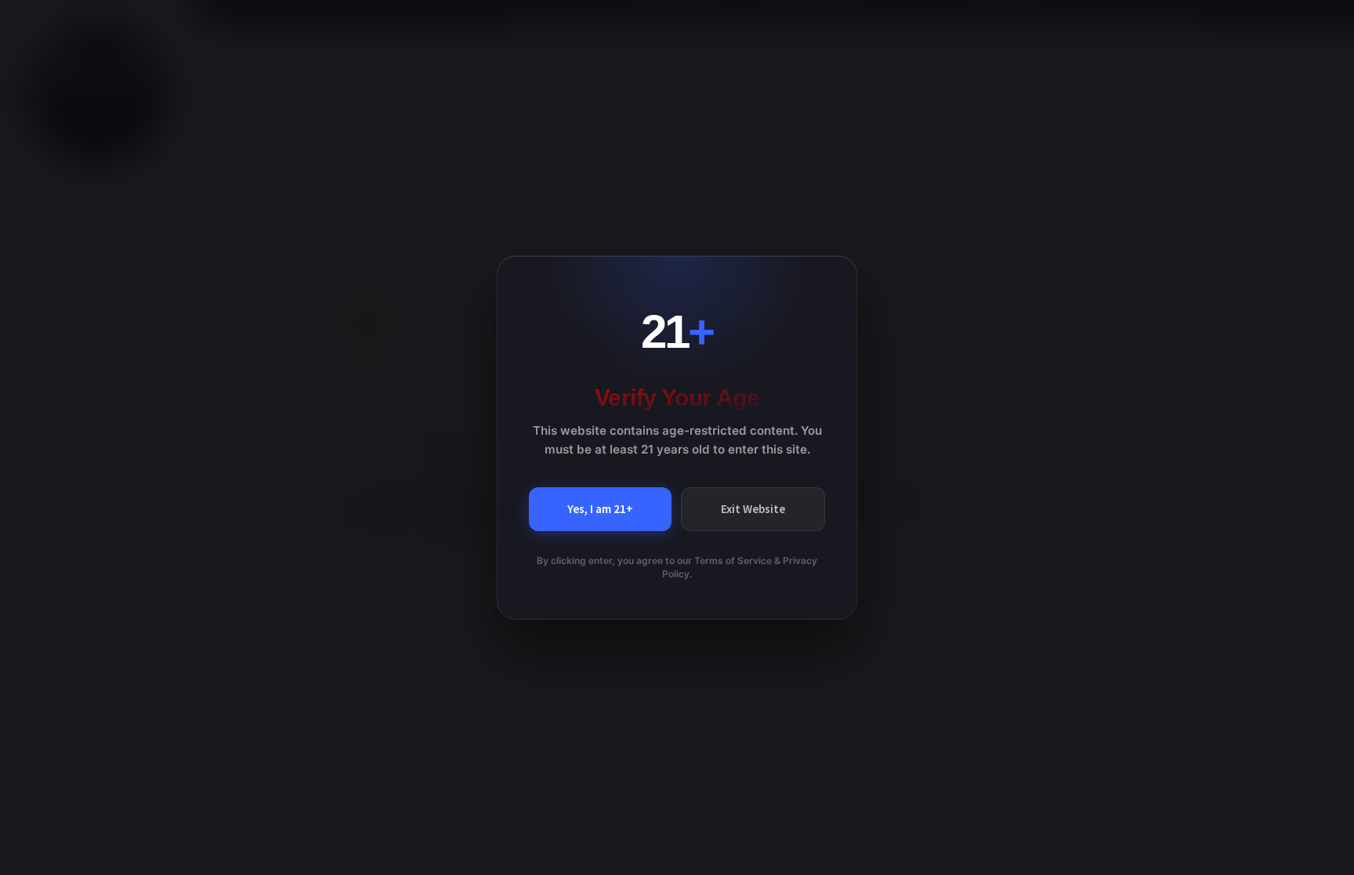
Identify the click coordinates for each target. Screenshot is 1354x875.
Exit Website (753, 508)
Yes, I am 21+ (600, 508)
